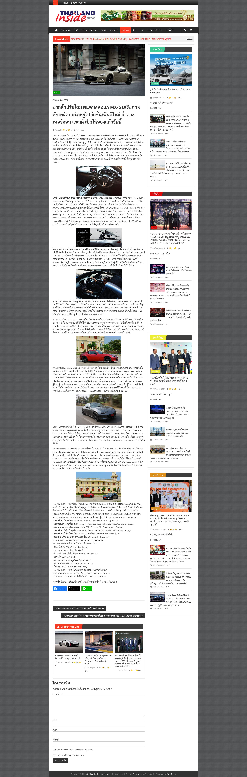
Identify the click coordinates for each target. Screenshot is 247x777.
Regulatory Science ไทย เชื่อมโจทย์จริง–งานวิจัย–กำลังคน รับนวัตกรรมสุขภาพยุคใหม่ (177, 432)
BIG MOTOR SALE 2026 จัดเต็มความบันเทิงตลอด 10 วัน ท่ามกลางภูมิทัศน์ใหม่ (179, 270)
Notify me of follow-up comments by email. (74, 749)
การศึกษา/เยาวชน (89, 30)
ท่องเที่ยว (114, 30)
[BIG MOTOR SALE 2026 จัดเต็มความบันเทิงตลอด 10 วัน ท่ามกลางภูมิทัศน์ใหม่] (157, 268)
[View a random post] (191, 30)
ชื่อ (54, 720)
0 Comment (80, 130)
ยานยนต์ (125, 30)
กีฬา (134, 30)
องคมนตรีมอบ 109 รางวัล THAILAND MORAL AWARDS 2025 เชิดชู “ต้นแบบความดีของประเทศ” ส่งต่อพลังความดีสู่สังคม (121, 39)
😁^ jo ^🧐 (77, 662)
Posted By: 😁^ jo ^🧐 (62, 130)
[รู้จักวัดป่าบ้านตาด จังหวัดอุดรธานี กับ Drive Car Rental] (171, 69)
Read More (155, 108)
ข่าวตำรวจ (155, 509)
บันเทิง (103, 30)
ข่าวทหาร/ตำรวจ (154, 30)
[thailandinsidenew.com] (56, 30)
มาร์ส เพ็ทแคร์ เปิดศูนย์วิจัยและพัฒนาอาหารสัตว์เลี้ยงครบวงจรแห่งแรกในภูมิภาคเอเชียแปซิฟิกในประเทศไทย (102, 616)
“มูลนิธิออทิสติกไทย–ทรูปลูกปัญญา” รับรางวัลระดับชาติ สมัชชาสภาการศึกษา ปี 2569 (169, 380)
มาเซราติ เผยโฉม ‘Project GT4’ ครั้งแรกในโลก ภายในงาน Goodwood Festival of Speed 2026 (98, 659)
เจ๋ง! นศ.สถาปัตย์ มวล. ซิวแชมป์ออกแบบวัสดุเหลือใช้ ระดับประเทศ (80, 608)
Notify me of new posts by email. (69, 754)
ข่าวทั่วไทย (169, 30)
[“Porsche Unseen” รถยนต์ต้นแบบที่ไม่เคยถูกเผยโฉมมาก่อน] (69, 642)
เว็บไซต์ (56, 739)
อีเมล (55, 730)
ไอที (76, 30)
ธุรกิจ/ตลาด (66, 30)
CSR (141, 30)
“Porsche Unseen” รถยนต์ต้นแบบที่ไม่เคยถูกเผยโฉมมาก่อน (68, 657)
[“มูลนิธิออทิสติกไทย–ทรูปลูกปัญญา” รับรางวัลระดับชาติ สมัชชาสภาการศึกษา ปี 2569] (171, 358)
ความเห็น (57, 694)
